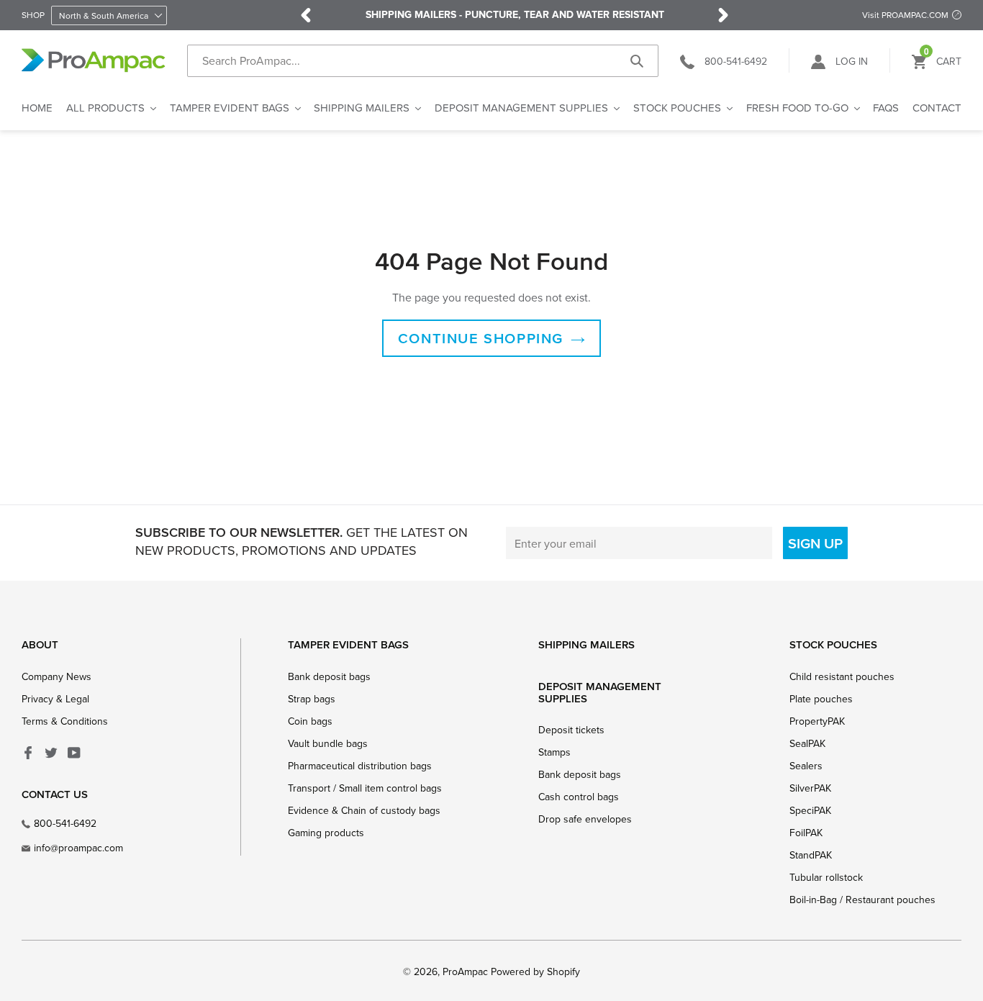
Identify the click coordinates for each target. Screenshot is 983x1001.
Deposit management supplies (599, 692)
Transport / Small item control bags (365, 788)
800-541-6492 (65, 823)
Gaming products (326, 832)
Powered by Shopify (535, 971)
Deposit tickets (571, 730)
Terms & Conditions (65, 721)
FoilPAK (806, 832)
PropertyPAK (817, 721)
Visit (905, 15)
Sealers (806, 765)
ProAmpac (465, 971)
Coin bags (310, 721)
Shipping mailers (586, 644)
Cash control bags (578, 796)
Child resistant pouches (841, 676)
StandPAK (810, 855)
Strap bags (311, 699)
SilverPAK (810, 788)
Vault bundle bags (328, 743)
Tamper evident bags (348, 644)
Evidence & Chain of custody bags (364, 810)
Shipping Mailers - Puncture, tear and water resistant (515, 15)
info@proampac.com (78, 848)
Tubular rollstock (826, 877)
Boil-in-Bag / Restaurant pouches (862, 899)
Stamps (554, 752)
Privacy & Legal (55, 699)
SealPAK (807, 743)
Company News (56, 676)
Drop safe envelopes (585, 819)
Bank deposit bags (329, 676)
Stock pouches (833, 644)
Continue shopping (480, 338)
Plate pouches (821, 699)
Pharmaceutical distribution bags (360, 765)
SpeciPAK (810, 810)
